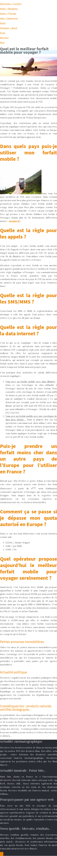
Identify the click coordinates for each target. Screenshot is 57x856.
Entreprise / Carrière (11, 3)
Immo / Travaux (8, 13)
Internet (4, 37)
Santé (3, 23)
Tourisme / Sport (8, 28)
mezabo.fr (14, 221)
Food (2, 33)
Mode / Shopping (9, 8)
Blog (2, 42)
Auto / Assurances (9, 18)
